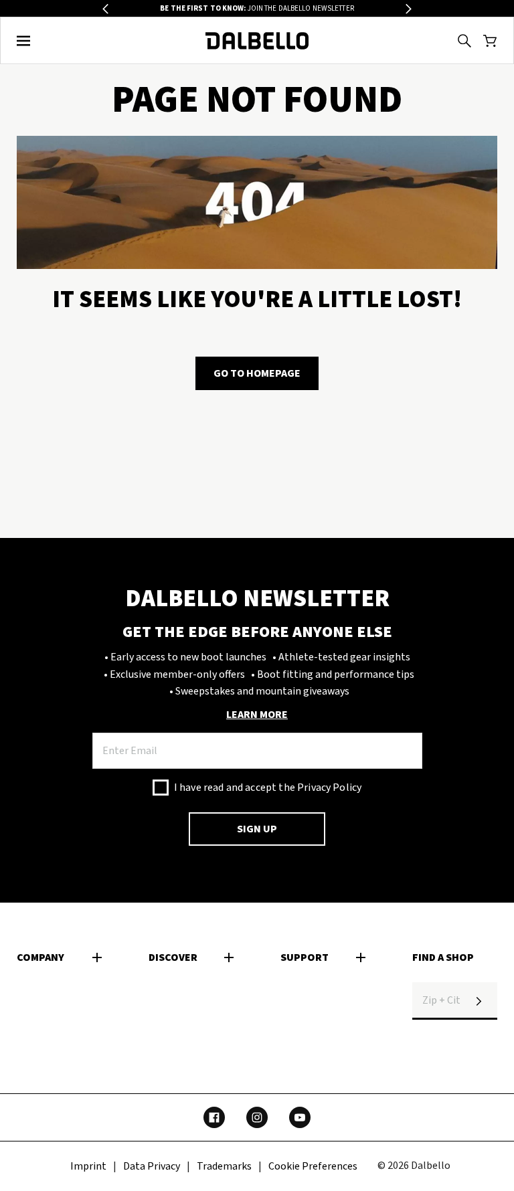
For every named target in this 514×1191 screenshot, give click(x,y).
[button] (24, 41)
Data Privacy (151, 1166)
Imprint (88, 1166)
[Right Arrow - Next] (409, 9)
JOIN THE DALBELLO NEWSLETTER (257, 8)
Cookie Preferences (312, 1166)
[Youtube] (300, 1117)
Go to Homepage (257, 373)
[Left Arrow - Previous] (105, 9)
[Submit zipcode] (478, 1001)
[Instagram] (257, 1117)
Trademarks (224, 1166)
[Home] (257, 40)
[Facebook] (214, 1117)
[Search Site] (464, 41)
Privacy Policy (329, 787)
